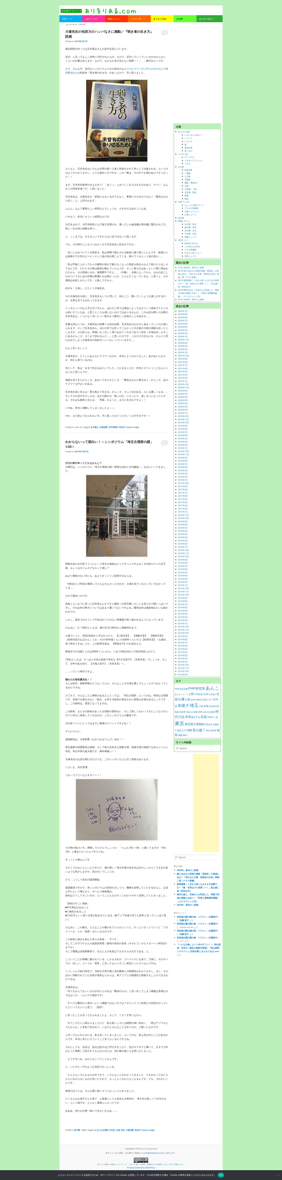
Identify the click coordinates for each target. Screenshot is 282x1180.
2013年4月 (183, 652)
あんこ (212, 688)
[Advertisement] (197, 73)
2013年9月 (183, 636)
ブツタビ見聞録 (191, 208)
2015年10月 (183, 556)
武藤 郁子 (184, 920)
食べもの (188, 150)
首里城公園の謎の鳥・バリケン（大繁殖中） (198, 916)
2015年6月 (183, 569)
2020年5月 (183, 400)
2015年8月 (183, 562)
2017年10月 (183, 483)
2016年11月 (183, 515)
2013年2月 (183, 658)
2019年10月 (183, 422)
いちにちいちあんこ (193, 134)
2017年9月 (183, 486)
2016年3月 (183, 540)
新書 (186, 195)
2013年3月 (183, 655)
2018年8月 (183, 460)
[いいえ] (278, 1175)
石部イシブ (183, 240)
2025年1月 (183, 311)
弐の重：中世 (190, 233)
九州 (205, 694)
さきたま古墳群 (101, 1129)
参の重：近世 (190, 227)
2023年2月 (183, 333)
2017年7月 (183, 492)
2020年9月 (183, 390)
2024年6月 (183, 317)
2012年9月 (183, 674)
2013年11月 (183, 629)
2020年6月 (183, 397)
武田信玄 (208, 724)
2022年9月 (183, 342)
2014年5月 (183, 610)
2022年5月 (183, 346)
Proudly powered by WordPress (141, 1167)
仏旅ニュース (190, 214)
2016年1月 (183, 546)
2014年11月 (183, 591)
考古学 (122, 427)
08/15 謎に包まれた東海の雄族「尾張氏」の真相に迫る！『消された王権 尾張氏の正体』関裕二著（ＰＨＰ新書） (198, 273)
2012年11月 (183, 668)
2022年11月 (183, 339)
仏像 (181, 699)
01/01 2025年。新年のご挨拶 (191, 267)
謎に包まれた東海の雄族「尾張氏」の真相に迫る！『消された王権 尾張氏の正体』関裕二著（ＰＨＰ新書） (198, 877)
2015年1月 (183, 585)
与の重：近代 (190, 224)
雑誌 (186, 198)
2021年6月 (183, 368)
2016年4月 (183, 537)
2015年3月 (183, 578)
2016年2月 (183, 543)
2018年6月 (183, 467)
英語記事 (188, 147)
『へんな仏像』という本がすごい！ (194, 944)
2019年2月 (183, 444)
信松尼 (193, 699)
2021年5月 (183, 371)
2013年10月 (183, 632)
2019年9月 (183, 425)
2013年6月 (183, 645)
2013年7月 (183, 642)
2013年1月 (183, 661)
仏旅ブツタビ (184, 201)
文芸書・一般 (190, 189)
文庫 (186, 185)
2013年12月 (183, 626)
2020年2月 (183, 409)
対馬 (200, 711)
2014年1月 (183, 623)
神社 (208, 730)
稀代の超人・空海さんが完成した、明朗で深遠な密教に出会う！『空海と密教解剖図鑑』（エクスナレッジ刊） (198, 898)
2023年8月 (183, 326)
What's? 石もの (191, 243)
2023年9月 (183, 323)
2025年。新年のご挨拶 (187, 870)
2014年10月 (183, 594)
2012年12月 (183, 664)
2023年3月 (183, 330)
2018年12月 (183, 451)
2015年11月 (183, 553)
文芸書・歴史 (190, 192)
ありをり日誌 (184, 131)
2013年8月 (183, 639)
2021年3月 (183, 377)
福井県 (213, 730)
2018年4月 (183, 470)
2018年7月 (183, 464)
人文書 (187, 176)
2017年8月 (183, 489)
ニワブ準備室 (190, 249)
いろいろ (78, 427)
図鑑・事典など (191, 182)
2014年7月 (183, 604)
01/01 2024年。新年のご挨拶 (191, 299)
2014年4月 (183, 613)
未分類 (181, 217)
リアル (187, 163)
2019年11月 (183, 419)
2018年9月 (183, 457)
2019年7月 (183, 432)
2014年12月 (183, 588)
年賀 (209, 712)
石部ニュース (190, 256)
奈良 (206, 706)
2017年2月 (183, 508)
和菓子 (183, 705)
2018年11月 (183, 454)
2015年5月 (183, 572)
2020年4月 (183, 403)
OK (220, 1175)
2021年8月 (183, 362)
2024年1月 (183, 320)
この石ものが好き (192, 246)
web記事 (188, 169)
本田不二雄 (212, 717)
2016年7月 (183, 527)
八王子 (209, 699)
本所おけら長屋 (196, 716)
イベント (188, 138)
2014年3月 (183, 617)
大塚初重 (103, 427)
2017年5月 (183, 499)
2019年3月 (183, 441)
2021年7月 (183, 365)
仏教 (187, 699)
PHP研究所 (196, 688)
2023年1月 (183, 336)
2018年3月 (183, 473)
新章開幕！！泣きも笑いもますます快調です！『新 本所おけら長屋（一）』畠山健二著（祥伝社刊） (198, 887)
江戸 (184, 730)
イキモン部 (183, 154)
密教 (196, 712)
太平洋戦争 (113, 427)
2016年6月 (183, 530)
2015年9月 (183, 559)
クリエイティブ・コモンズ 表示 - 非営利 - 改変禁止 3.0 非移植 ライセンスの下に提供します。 (150, 1164)
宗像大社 (189, 712)
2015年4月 (183, 575)
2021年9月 (183, 358)
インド (185, 694)
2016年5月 (183, 534)
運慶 (180, 735)
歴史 (179, 730)
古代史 (112, 1129)
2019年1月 (183, 448)
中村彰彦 (198, 694)
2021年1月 (183, 381)
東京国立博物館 (194, 724)
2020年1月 (183, 413)
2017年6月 (183, 495)
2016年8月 (183, 524)
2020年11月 (183, 387)
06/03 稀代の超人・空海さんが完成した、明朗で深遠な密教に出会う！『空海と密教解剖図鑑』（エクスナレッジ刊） (198, 293)
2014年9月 (183, 597)
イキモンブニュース (193, 160)
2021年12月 (183, 355)
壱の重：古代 (80, 1129)
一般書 (187, 173)
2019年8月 (183, 428)
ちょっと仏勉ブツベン (194, 205)
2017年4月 (183, 502)
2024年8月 (183, 314)
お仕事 (181, 166)
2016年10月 (183, 518)
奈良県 (182, 711)
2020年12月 (183, 384)
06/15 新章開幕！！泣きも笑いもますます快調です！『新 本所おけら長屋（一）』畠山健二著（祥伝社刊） (198, 283)
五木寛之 (94, 427)
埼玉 (123, 1129)
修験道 (199, 699)
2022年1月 (183, 352)
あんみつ (178, 694)
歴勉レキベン (184, 220)
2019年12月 (183, 416)
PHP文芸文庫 (181, 688)
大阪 (201, 706)
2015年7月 (183, 566)
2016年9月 (183, 521)
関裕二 (185, 735)
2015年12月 (183, 550)
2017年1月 (183, 511)
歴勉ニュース (190, 236)
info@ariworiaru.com (154, 1152)
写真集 (187, 179)
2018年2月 (183, 476)
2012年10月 (183, 671)
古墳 (118, 1129)
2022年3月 (183, 349)
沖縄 (189, 730)
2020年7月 (183, 393)
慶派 (213, 712)
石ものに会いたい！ (193, 252)
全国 (204, 699)
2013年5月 (183, 648)
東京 (179, 723)
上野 (191, 694)
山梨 (204, 712)
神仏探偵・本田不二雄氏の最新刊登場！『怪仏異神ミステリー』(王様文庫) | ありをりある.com (199, 948)
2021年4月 (183, 374)
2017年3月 (183, 505)
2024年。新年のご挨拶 (187, 904)
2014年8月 (183, 601)
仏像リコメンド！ (192, 211)
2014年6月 (183, 607)
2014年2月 (183, 620)
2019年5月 (183, 435)
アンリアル (189, 157)
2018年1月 (183, 479)
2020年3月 (183, 406)
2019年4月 (183, 438)
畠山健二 (198, 729)
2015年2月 (183, 581)
